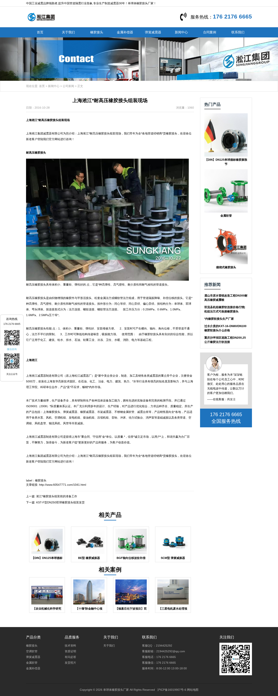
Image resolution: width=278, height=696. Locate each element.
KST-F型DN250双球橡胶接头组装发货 (60, 502)
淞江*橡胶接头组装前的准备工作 (56, 496)
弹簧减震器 (153, 32)
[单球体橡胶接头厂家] (41, 17)
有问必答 (70, 657)
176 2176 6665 (232, 16)
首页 (40, 32)
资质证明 (70, 651)
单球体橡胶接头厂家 (116, 689)
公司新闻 (68, 86)
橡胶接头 (96, 32)
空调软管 (31, 651)
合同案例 (209, 32)
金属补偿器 (125, 32)
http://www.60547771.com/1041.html (62, 484)
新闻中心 (181, 32)
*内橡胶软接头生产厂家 (219, 318)
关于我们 (68, 32)
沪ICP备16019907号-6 (171, 689)
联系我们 (237, 32)
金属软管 (31, 662)
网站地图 (192, 689)
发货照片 (70, 662)
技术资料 (70, 645)
